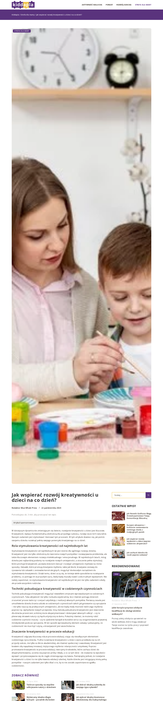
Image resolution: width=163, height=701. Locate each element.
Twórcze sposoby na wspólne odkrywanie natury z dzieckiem (41, 685)
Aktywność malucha (92, 5)
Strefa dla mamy (143, 5)
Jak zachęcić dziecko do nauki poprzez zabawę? (137, 553)
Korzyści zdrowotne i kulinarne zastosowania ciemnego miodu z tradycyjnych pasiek (137, 528)
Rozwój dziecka (123, 5)
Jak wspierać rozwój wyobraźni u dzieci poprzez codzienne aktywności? (139, 541)
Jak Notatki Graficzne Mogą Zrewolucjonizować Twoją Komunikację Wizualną (139, 515)
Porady (109, 5)
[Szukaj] (148, 495)
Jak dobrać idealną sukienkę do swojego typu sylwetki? (90, 685)
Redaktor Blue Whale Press (24, 508)
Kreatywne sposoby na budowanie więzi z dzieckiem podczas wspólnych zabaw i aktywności (131, 610)
